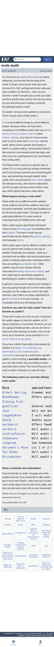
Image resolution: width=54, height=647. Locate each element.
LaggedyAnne (11, 415)
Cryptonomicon (20, 534)
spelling (46, 236)
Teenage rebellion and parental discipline (20, 546)
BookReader (11, 397)
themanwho (10, 438)
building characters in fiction (30, 271)
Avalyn (20, 525)
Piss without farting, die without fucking (46, 534)
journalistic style (29, 264)
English (11, 232)
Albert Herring (14, 392)
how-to (31, 134)
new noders (38, 180)
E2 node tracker (7, 546)
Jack (5, 411)
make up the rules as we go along (25, 337)
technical (14, 134)
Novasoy (46, 519)
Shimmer (7, 525)
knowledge (33, 141)
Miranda (46, 525)
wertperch (10, 424)
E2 (3, 122)
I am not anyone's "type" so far (20, 519)
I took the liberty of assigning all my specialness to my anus (33, 534)
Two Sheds (10, 452)
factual (5, 134)
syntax (20, 240)
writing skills (32, 77)
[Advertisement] (27, 28)
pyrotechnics (33, 566)
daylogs (15, 137)
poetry (24, 134)
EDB (33, 546)
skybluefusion (13, 433)
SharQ (13, 71)
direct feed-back (14, 299)
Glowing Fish (12, 401)
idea (4, 71)
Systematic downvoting (33, 556)
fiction (48, 130)
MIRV (33, 525)
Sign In (48, 59)
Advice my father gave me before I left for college (46, 566)
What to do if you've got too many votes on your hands (7, 556)
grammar (36, 236)
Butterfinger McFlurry (46, 556)
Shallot (33, 519)
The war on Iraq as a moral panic (20, 566)
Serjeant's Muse (15, 447)
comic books (22, 351)
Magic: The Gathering (26, 348)
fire (39, 348)
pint (46, 546)
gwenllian (10, 406)
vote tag (8, 519)
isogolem (9, 443)
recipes (6, 137)
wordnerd (9, 429)
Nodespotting (20, 556)
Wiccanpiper (11, 456)
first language (24, 229)
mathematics (8, 351)
